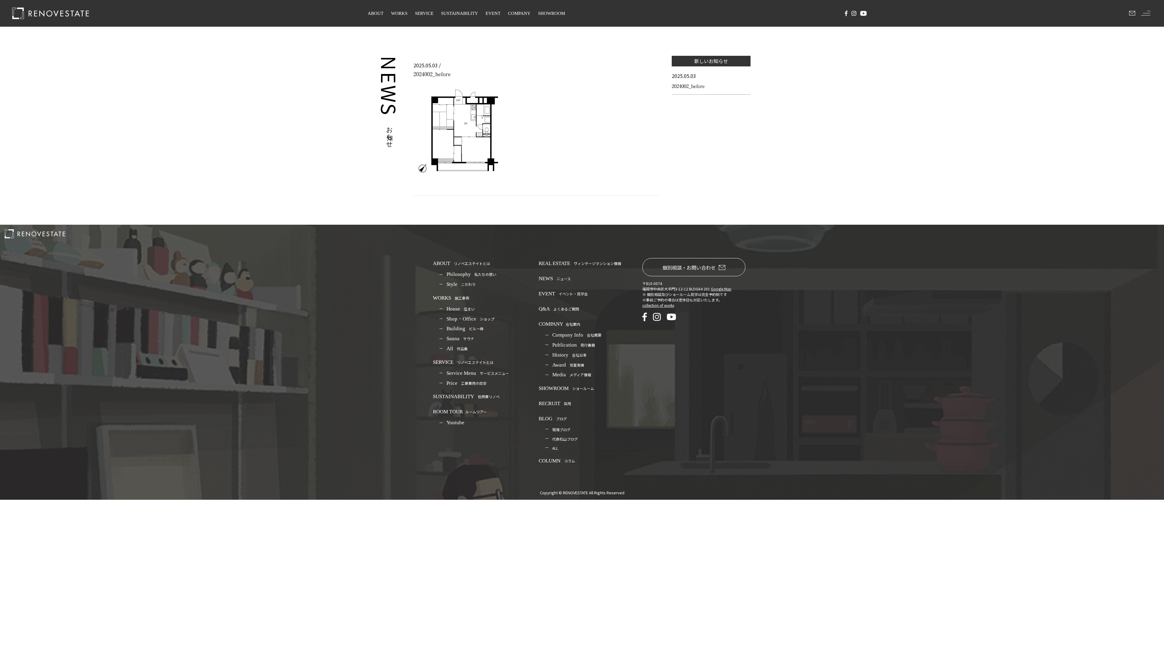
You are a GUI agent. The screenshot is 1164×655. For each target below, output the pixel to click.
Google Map (721, 288)
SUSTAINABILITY (459, 13)
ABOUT (375, 13)
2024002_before (688, 86)
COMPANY (519, 13)
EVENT (493, 13)
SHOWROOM (551, 13)
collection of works (658, 305)
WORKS (399, 13)
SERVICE (424, 13)
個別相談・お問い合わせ (689, 267)
